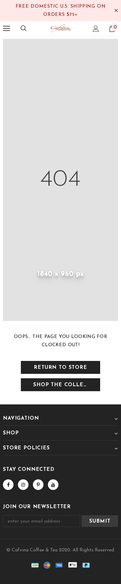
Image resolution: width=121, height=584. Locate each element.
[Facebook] (8, 484)
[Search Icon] (23, 28)
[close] (116, 11)
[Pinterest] (38, 484)
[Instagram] (23, 484)
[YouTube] (53, 484)
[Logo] (60, 28)
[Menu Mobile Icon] (6, 28)
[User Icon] (96, 29)
